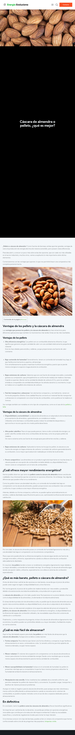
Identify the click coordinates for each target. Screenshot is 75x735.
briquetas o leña (50, 721)
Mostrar (23, 319)
